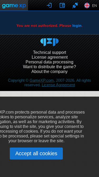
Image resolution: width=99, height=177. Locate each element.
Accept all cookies (36, 153)
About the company (49, 71)
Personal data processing (49, 62)
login (77, 25)
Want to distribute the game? (49, 66)
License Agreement (58, 85)
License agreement (50, 57)
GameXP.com (42, 80)
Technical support (49, 52)
